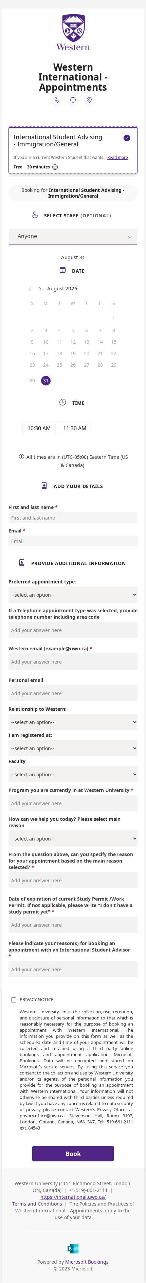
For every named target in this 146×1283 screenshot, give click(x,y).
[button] (30, 288)
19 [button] (73, 353)
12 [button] (73, 342)
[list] (73, 152)
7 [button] (100, 330)
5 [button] (73, 330)
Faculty (16, 761)
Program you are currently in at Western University (68, 790)
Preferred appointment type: (42, 581)
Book (73, 1154)
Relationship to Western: (37, 709)
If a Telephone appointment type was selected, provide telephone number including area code (73, 613)
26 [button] (73, 365)
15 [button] (113, 342)
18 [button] (59, 353)
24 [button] (46, 365)
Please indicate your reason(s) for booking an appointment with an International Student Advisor (69, 946)
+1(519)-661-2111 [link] (89, 1190)
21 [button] (100, 353)
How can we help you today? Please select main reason (64, 822)
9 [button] (32, 342)
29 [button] (113, 365)
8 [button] (113, 330)
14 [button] (100, 342)
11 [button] (59, 342)
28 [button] (100, 365)
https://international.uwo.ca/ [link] (73, 1197)
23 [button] (32, 365)
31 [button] (46, 380)
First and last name (31, 507)
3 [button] (45, 330)
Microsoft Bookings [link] (87, 1262)
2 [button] (32, 330)
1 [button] (113, 318)
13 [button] (86, 342)
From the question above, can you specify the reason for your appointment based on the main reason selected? (70, 860)
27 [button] (86, 365)
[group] (73, 429)
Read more (117, 157)
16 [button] (32, 353)
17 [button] (46, 353)
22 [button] (113, 353)
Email (14, 530)
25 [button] (59, 365)
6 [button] (86, 330)
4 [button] (59, 330)
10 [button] (46, 342)
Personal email (25, 680)
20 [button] (86, 353)
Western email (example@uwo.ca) (48, 648)
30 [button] (32, 380)
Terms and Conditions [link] (37, 1203)
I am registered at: (30, 735)
